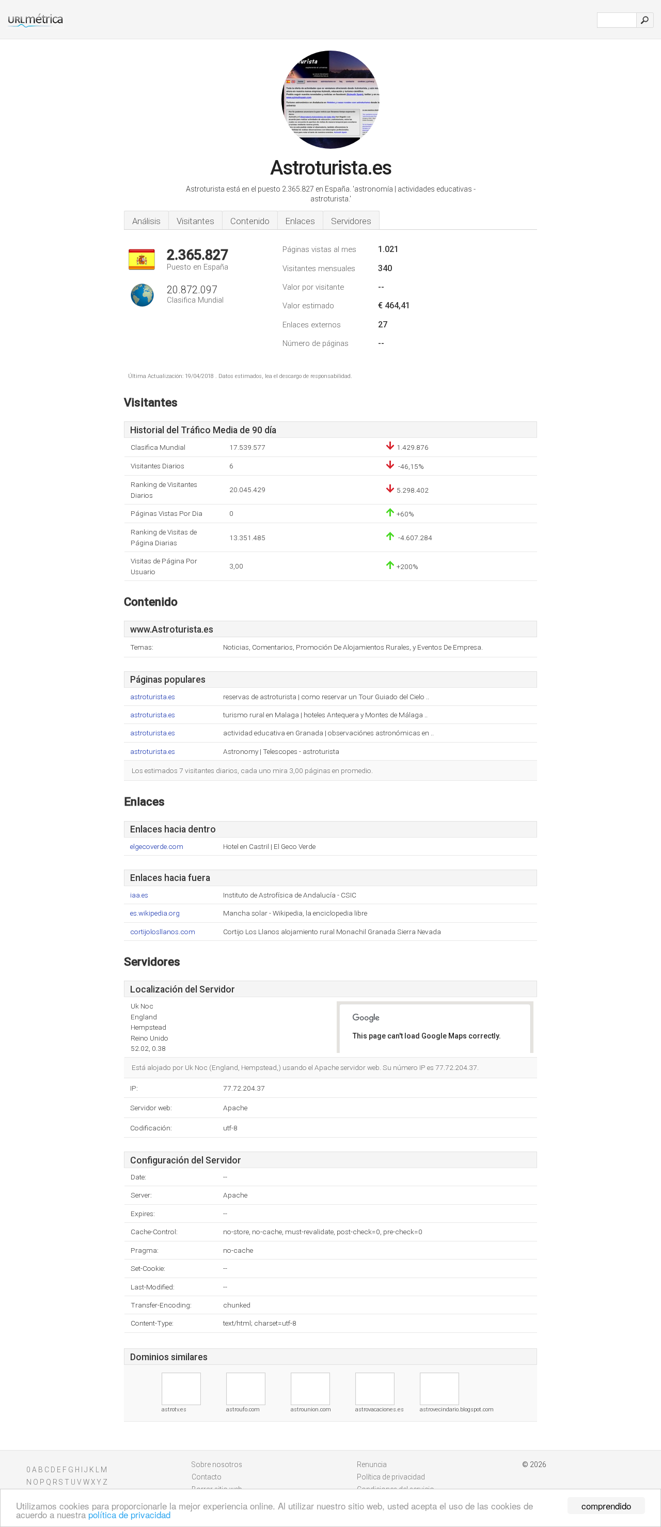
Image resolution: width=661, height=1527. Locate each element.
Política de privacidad (391, 1477)
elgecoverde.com (156, 847)
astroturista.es (152, 697)
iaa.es (139, 895)
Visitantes (195, 221)
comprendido (606, 1505)
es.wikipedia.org (155, 913)
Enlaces (300, 221)
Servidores (351, 221)
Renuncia (372, 1464)
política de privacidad (129, 1514)
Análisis (146, 221)
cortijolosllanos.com (162, 932)
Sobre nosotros (217, 1464)
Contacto (207, 1477)
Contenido (250, 221)
